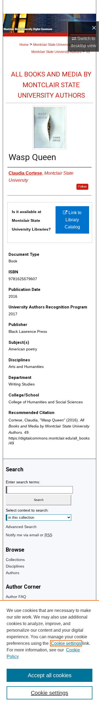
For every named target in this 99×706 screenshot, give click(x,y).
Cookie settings (66, 643)
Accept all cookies (50, 675)
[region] (49, 653)
